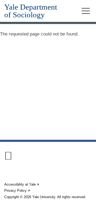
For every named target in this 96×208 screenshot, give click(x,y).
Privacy (17, 191)
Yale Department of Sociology (30, 11)
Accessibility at (21, 184)
